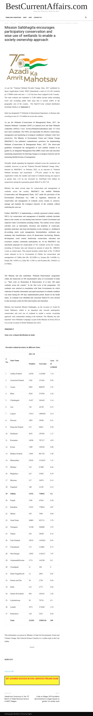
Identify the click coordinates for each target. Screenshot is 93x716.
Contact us (38, 17)
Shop (25, 17)
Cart (30, 17)
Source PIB (9, 671)
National (13, 23)
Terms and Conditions (13, 17)
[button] (85, 17)
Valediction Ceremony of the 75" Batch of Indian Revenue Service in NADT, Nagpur (17, 698)
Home (6, 23)
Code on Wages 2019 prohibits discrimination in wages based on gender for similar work (46, 698)
